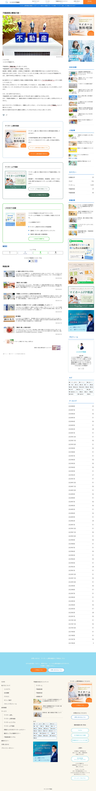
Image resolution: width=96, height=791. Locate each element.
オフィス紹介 (8, 700)
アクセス (6, 696)
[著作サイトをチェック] (29, 261)
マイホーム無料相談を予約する (39, 154)
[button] (56, 252)
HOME (3, 682)
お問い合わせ (5, 744)
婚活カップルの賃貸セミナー (12, 733)
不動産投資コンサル (9, 737)
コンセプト (7, 689)
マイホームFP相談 (9, 726)
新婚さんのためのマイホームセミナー (15, 730)
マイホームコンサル (9, 722)
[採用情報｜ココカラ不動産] (81, 48)
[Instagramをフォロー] (36, 261)
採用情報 (3, 707)
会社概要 (6, 693)
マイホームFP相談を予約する (38, 195)
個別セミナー (5, 741)
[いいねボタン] (4, 115)
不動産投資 (39, 689)
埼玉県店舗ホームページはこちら (80, 758)
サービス (3, 711)
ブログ (5, 246)
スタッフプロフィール (10, 704)
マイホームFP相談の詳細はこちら (39, 189)
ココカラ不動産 (81, 352)
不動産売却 (39, 693)
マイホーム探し (8, 715)
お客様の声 (39, 696)
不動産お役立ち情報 (80, 735)
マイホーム (39, 685)
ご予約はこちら (39, 670)
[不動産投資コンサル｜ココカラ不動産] (81, 321)
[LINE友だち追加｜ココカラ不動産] (15, 219)
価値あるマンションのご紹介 (80, 740)
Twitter (80, 730)
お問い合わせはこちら (56, 670)
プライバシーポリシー (7, 748)
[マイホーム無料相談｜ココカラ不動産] (15, 138)
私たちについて (5, 685)
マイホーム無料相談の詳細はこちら (39, 147)
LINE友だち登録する (39, 239)
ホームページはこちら (80, 778)
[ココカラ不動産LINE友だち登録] (81, 249)
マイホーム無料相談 (9, 719)
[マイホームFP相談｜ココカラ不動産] (15, 180)
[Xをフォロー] (32, 261)
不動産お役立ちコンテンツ (41, 682)
